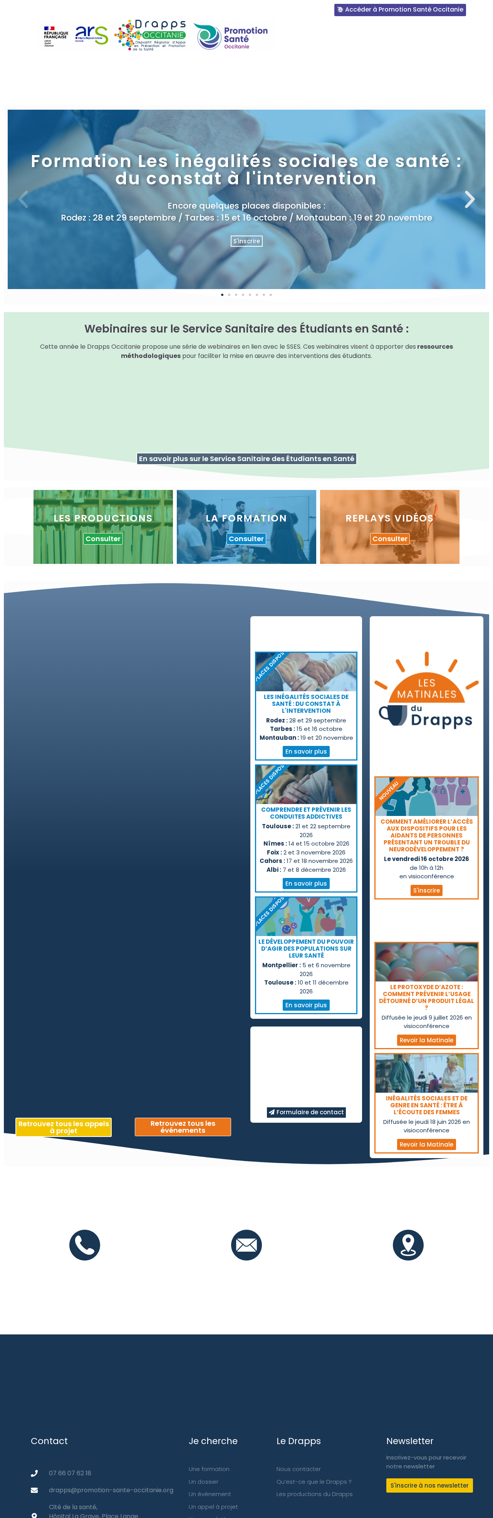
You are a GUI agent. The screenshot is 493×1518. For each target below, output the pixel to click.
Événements (333, 67)
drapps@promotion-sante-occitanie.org (246, 1268)
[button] (222, 295)
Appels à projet (390, 90)
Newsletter (387, 67)
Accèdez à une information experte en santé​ (389, 38)
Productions (219, 67)
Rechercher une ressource (139, 67)
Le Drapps (65, 67)
